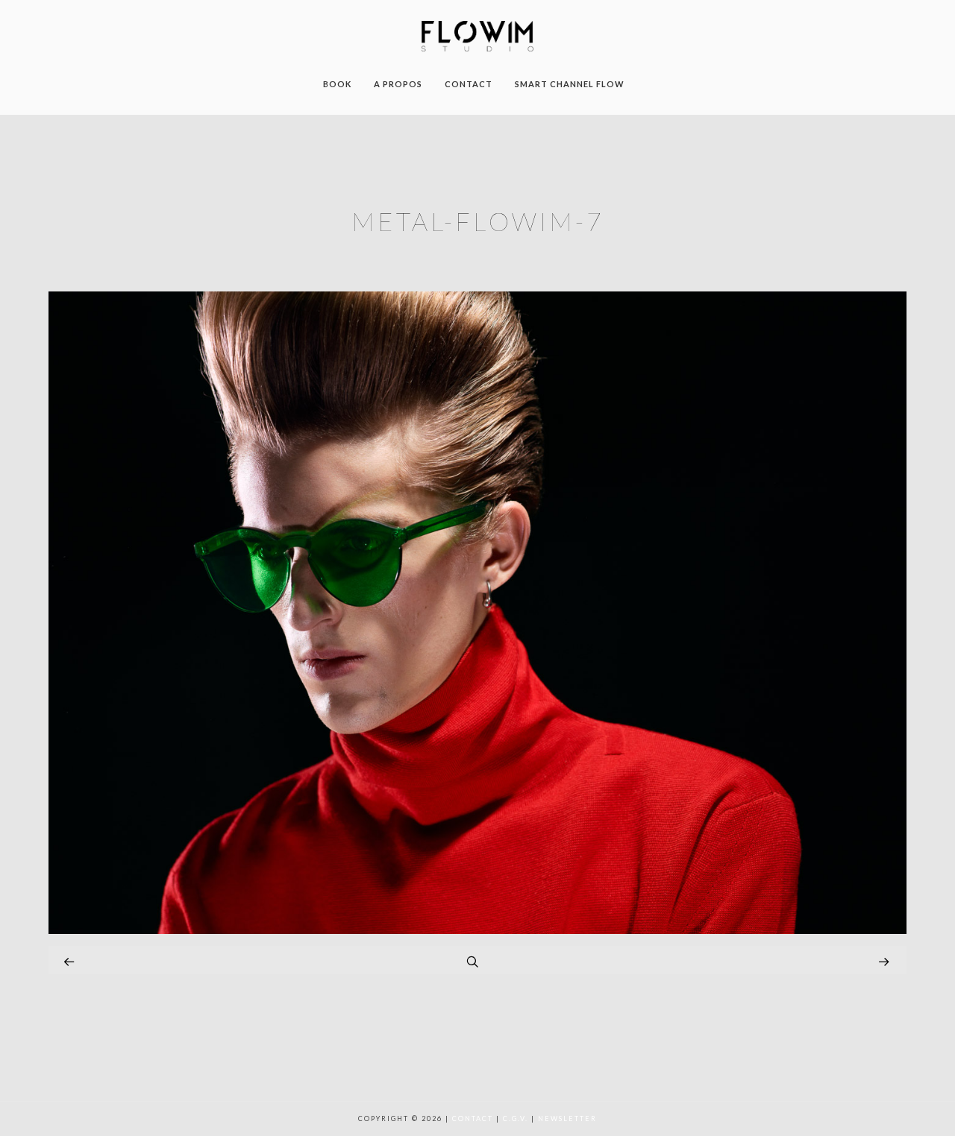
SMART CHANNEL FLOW (569, 84)
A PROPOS (398, 84)
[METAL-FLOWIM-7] (477, 930)
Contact (472, 1118)
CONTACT (468, 84)
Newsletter (567, 1118)
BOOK (337, 84)
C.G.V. (515, 1118)
